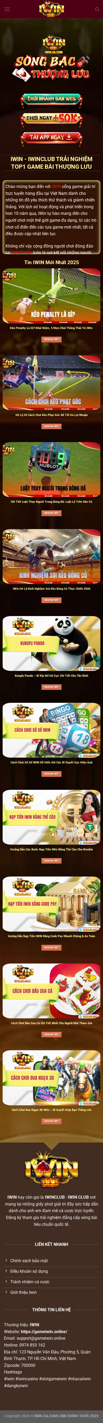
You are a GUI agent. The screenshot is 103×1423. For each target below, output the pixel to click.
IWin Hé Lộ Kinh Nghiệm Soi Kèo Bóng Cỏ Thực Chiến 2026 (51, 589)
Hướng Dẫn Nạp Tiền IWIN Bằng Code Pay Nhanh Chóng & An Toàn (51, 936)
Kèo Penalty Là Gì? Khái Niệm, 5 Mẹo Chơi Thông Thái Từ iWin (51, 328)
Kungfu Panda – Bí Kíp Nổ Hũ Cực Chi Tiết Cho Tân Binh (51, 675)
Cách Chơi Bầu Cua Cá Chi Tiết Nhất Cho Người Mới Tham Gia (51, 1023)
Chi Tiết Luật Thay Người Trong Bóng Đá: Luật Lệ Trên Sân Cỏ (51, 502)
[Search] (97, 9)
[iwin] (51, 9)
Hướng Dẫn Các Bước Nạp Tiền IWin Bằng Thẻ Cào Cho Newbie (51, 849)
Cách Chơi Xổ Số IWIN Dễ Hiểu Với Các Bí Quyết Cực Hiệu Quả (51, 762)
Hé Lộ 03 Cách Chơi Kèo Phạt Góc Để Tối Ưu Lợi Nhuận (52, 415)
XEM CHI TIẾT (51, 339)
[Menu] (7, 9)
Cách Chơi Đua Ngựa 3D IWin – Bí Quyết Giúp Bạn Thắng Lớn (51, 1110)
